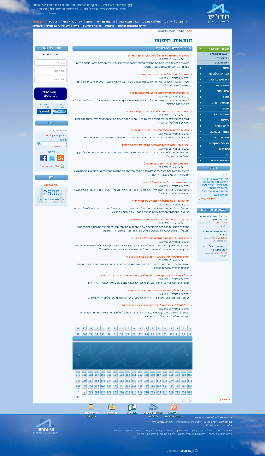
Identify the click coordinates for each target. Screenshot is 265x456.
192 (177, 386)
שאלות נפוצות (152, 21)
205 (97, 386)
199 (134, 386)
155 (171, 374)
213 (165, 392)
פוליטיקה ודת (220, 102)
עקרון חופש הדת (128, 21)
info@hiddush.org (185, 422)
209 (190, 392)
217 (140, 392)
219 (128, 392)
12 (115, 328)
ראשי (189, 31)
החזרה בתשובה (219, 131)
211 (177, 392)
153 (184, 374)
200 (128, 386)
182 (121, 380)
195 (159, 386)
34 (96, 334)
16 (90, 328)
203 (109, 386)
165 (109, 374)
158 (153, 374)
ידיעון (89, 21)
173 (177, 380)
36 (84, 334)
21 (177, 334)
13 (109, 328)
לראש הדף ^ (224, 399)
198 (140, 386)
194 (165, 386)
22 (171, 334)
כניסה (52, 130)
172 (184, 380)
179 (140, 380)
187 (90, 380)
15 (96, 328)
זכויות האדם (220, 62)
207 (84, 386)
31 (115, 334)
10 (127, 328)
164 (115, 374)
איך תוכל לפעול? (71, 21)
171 (190, 380)
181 (128, 380)
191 (184, 386)
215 (153, 392)
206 (90, 386)
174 (171, 380)
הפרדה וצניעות (220, 114)
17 (84, 328)
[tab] (213, 49)
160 (140, 374)
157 (159, 374)
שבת (226, 108)
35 (90, 334)
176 (159, 380)
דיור (226, 154)
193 (171, 386)
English (39, 21)
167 (97, 374)
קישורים (38, 25)
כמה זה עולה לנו (219, 73)
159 (146, 374)
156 (165, 374)
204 (103, 386)
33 (102, 334)
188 (84, 380)
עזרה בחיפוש (60, 146)
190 (190, 386)
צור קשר (52, 21)
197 (146, 386)
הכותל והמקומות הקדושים (219, 146)
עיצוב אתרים (183, 451)
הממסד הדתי (221, 85)
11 (121, 328)
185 (103, 380)
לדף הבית (218, 13)
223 (103, 392)
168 (90, 374)
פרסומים (109, 25)
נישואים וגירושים (218, 79)
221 (115, 392)
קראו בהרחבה (51, 201)
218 (134, 392)
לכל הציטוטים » (206, 199)
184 (109, 380)
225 (90, 392)
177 (153, 380)
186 (97, 380)
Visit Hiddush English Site (46, 426)
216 (146, 392)
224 (97, 392)
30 (121, 334)
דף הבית (181, 21)
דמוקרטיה (222, 58)
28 (133, 334)
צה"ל (226, 96)
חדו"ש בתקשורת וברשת (132, 25)
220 (121, 392)
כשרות (225, 120)
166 (103, 374)
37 (78, 334)
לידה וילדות (222, 125)
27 (140, 334)
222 (109, 392)
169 (84, 374)
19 (189, 334)
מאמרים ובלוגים (92, 25)
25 (152, 334)
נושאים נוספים (220, 160)
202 (115, 386)
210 (184, 392)
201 (121, 386)
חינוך (226, 68)
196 (153, 386)
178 (146, 380)
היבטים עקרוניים (218, 54)
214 (159, 392)
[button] (50, 94)
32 (109, 334)
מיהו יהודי (223, 91)
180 (134, 380)
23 (165, 334)
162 (128, 374)
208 (78, 386)
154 (177, 374)
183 (115, 380)
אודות (168, 21)
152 (190, 374)
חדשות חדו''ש (105, 21)
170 (78, 374)
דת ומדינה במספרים (57, 25)
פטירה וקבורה (220, 137)
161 (134, 374)
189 (78, 380)
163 (121, 374)
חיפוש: (63, 140)
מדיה (76, 25)
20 (183, 334)
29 (127, 334)
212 (171, 392)
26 (146, 334)
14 (102, 328)
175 (165, 380)
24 (158, 334)
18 (78, 328)
